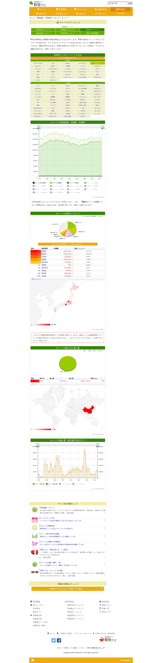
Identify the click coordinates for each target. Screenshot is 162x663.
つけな (68, 102)
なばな (68, 105)
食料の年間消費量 (92, 33)
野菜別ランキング (53, 18)
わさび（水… (53, 116)
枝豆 (97, 86)
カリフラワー (83, 63)
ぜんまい (53, 99)
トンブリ (53, 105)
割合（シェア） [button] (79, 248)
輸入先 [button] (42, 378)
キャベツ (97, 63)
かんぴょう (97, 88)
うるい (68, 86)
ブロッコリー (68, 77)
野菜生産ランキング (43, 30)
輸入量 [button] (52, 378)
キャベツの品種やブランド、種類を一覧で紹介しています (58, 565)
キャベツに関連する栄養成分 (51, 541)
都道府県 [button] (45, 248)
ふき (82, 108)
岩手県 (44, 276)
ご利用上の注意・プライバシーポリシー (75, 633)
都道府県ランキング (43, 33)
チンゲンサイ (68, 71)
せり (38, 99)
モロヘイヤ (53, 113)
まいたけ (97, 108)
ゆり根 (68, 113)
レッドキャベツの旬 (47, 518)
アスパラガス (38, 63)
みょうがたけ (38, 113)
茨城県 (44, 259)
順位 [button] (32, 248)
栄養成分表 (102, 9)
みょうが (97, 111)
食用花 (68, 97)
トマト (98, 71)
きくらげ (38, 91)
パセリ (53, 108)
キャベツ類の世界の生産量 (50, 534)
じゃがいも (82, 69)
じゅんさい (97, 94)
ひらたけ (67, 108)
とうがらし (97, 102)
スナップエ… (97, 97)
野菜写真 (42, 13)
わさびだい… (38, 116)
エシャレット (83, 86)
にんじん (67, 74)
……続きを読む (69, 513)
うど (38, 86)
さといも (38, 69)
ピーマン (53, 77)
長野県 (44, 265)
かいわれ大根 (83, 88)
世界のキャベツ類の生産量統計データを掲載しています (58, 536)
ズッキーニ (82, 97)
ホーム (42, 9)
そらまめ (67, 99)
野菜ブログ (102, 13)
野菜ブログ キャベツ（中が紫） (52, 570)
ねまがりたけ (38, 108)
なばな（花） (83, 105)
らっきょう (82, 113)
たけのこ (97, 99)
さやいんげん (53, 69)
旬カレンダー (82, 9)
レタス (38, 80)
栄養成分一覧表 (39, 625)
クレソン (67, 91)
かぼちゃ (67, 63)
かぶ (53, 63)
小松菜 (68, 66)
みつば (83, 111)
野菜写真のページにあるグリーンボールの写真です (56, 529)
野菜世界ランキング (68, 33)
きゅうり (38, 66)
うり (53, 86)
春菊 (82, 94)
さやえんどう (97, 91)
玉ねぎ (53, 71)
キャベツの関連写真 (47, 526)
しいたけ (67, 69)
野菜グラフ (37, 612)
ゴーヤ (83, 66)
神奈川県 (45, 268)
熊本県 (44, 273)
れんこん (53, 80)
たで (38, 102)
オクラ (68, 88)
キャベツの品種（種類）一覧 (51, 562)
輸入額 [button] (71, 378)
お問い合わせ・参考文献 (105, 633)
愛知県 (44, 254)
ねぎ (97, 74)
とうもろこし (83, 71)
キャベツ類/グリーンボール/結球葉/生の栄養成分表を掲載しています (62, 544)
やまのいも (97, 77)
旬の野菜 (36, 608)
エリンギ (53, 88)
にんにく (82, 74)
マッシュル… (38, 111)
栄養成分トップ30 (40, 622)
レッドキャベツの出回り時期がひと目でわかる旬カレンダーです (60, 521)
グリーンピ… (53, 91)
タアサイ (82, 99)
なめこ (98, 105)
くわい (83, 91)
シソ (53, 94)
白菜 (38, 77)
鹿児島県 (45, 262)
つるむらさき (83, 102)
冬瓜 (38, 105)
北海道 (44, 270)
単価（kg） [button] (94, 378)
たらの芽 (53, 102)
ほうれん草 (82, 77)
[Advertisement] (67, 496)
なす (38, 74)
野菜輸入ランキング (68, 30)
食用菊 (53, 97)
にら (53, 74)
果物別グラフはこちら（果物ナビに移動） (66, 588)
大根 (38, 71)
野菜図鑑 (62, 9)
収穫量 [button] (56, 248)
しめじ (68, 94)
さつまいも (97, 66)
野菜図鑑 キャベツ (47, 507)
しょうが (38, 97)
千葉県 (44, 257)
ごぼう (53, 66)
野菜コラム (62, 13)
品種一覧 (82, 13)
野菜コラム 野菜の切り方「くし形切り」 (55, 549)
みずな (68, 111)
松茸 (53, 111)
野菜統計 (121, 9)
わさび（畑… (68, 116)
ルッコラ (97, 113)
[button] (31, 279)
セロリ (98, 69)
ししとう (38, 94)
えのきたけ (38, 88)
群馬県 (44, 251)
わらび (83, 116)
